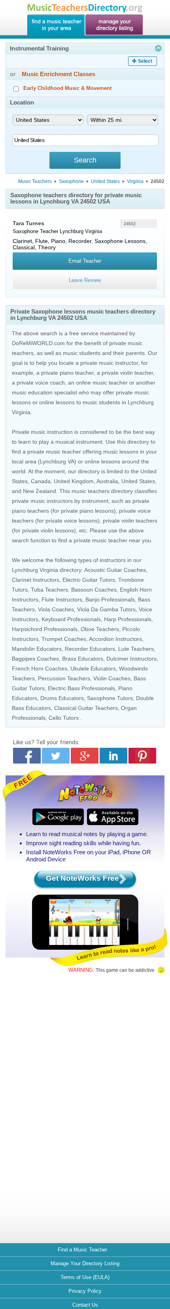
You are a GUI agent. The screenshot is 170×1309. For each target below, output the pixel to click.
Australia (107, 481)
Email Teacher (84, 261)
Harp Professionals (127, 619)
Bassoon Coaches (94, 589)
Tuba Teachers (49, 589)
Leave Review (85, 280)
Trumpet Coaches (64, 639)
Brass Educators (82, 658)
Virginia (135, 181)
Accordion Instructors (115, 639)
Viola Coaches (56, 609)
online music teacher (102, 382)
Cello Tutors (64, 718)
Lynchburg (71, 231)
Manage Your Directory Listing (85, 1263)
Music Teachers (35, 181)
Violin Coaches (111, 678)
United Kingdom (74, 481)
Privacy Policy (85, 1291)
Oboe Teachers (100, 629)
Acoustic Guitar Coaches (115, 570)
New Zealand (39, 491)
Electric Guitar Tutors (88, 580)
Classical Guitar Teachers (86, 708)
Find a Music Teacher (82, 1250)
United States (105, 181)
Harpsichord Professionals (44, 629)
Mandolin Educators (37, 649)
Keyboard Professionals (71, 619)
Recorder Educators (90, 649)
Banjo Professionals (110, 599)
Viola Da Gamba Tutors (106, 609)
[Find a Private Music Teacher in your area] (56, 25)
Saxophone (71, 181)
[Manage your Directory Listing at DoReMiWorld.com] (114, 25)
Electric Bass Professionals (81, 688)
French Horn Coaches (39, 668)
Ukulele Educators (93, 668)
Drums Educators (62, 698)
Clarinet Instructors (35, 580)
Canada (41, 481)
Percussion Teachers (64, 678)
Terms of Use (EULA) (85, 1277)
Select (145, 61)
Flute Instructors (62, 599)
